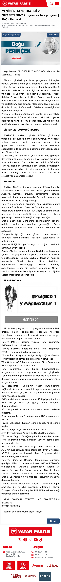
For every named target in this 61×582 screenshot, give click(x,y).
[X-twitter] (20, 539)
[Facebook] (25, 539)
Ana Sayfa (5, 23)
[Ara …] (51, 3)
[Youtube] (35, 539)
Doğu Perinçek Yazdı (18, 23)
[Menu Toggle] (57, 3)
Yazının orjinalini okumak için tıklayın (23, 511)
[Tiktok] (41, 539)
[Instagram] (30, 539)
